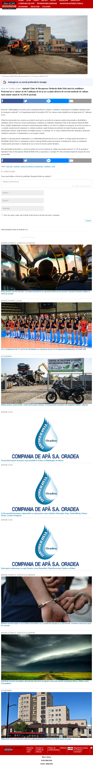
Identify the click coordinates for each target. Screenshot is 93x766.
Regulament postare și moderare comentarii (81, 750)
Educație (35, 7)
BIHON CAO (7, 412)
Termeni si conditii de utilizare (39, 750)
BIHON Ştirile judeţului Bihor (18, 243)
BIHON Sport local (12, 301)
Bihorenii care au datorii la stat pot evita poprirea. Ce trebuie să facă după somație (36, 739)
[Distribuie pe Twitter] (35, 101)
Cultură (46, 7)
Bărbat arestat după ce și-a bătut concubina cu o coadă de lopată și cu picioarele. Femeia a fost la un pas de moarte (46, 624)
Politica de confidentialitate (53, 749)
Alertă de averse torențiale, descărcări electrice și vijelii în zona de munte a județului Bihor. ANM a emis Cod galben (45, 682)
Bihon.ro (18, 748)
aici (26, 229)
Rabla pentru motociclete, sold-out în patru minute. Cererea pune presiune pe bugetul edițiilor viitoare (44, 405)
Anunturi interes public (71, 3)
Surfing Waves (31, 237)
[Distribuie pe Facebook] (12, 101)
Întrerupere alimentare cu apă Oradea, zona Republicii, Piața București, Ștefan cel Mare (38, 568)
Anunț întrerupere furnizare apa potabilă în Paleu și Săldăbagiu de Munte (32, 460)
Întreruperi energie (47, 3)
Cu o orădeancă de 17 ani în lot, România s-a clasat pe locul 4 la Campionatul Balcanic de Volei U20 (43, 349)
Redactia (63, 748)
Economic (23, 7)
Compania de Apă (26, 3)
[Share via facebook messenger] (57, 101)
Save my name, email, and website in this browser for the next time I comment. (32, 215)
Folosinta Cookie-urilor (30, 750)
